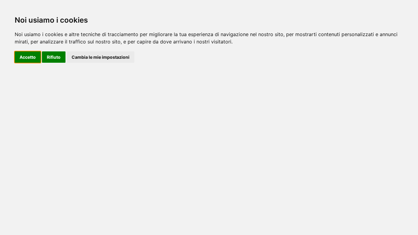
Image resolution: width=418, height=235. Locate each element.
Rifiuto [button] (54, 57)
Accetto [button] (28, 57)
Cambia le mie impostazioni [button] (100, 57)
